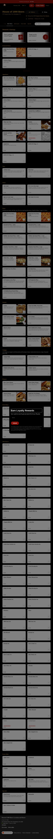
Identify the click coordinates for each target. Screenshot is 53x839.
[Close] (42, 407)
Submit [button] (15, 423)
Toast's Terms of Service (18, 428)
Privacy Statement (27, 428)
